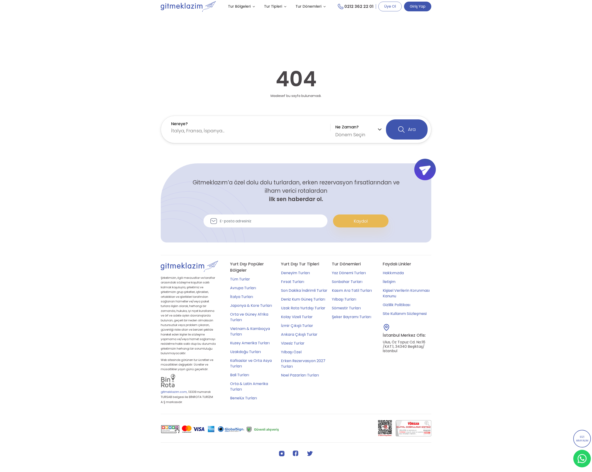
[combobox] (249, 127)
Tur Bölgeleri (239, 6)
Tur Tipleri (273, 6)
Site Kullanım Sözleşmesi (405, 313)
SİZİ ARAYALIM (582, 439)
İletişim (389, 281)
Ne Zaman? (347, 127)
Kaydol (361, 221)
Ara (411, 129)
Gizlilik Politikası (396, 304)
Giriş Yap (418, 6)
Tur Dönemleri (308, 6)
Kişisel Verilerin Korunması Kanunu (406, 293)
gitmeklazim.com (174, 392)
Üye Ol (390, 6)
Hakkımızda (393, 273)
